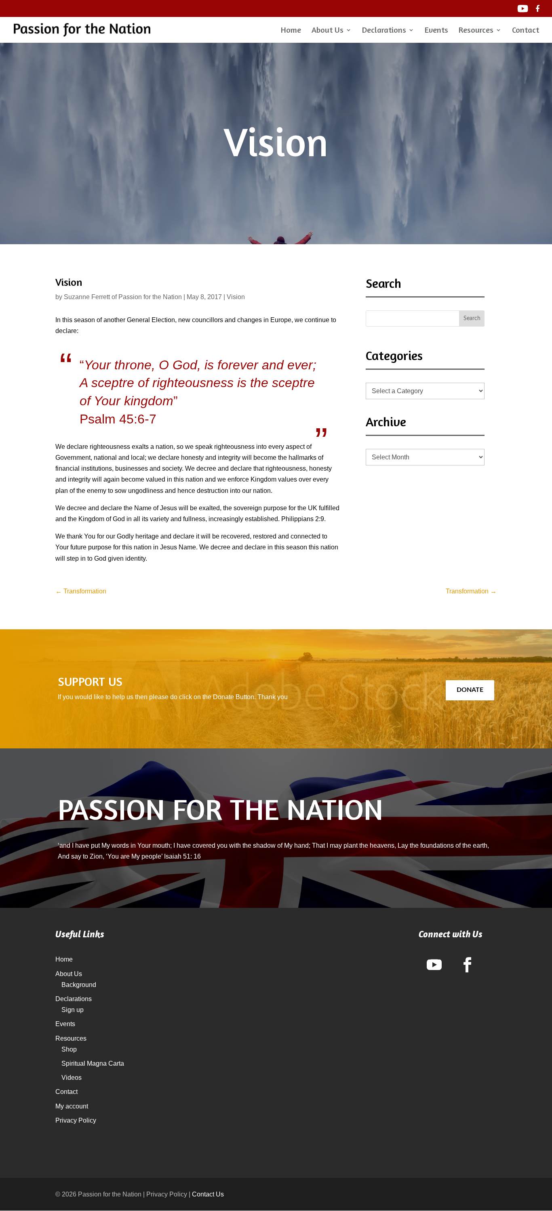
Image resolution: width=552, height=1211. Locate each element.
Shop (69, 1049)
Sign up (72, 1009)
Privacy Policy (75, 1120)
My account (71, 1106)
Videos (71, 1077)
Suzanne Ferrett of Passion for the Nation (123, 296)
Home (291, 31)
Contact (525, 31)
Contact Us (208, 1194)
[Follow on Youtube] (434, 965)
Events (436, 31)
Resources (476, 31)
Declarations (384, 31)
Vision (236, 296)
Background (78, 984)
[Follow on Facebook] (467, 965)
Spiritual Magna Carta (92, 1063)
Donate (470, 690)
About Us (327, 31)
